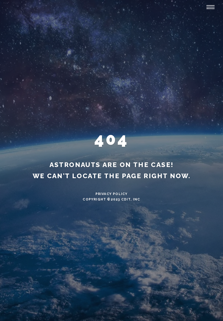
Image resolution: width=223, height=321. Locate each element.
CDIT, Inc (130, 199)
